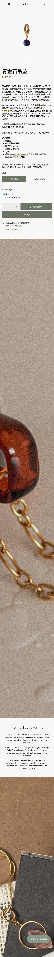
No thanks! (9, 194)
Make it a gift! (7, 189)
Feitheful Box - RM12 (14, 197)
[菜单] (3, 4)
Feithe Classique (20, 154)
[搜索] (9, 4)
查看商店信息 (11, 229)
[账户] (45, 4)
